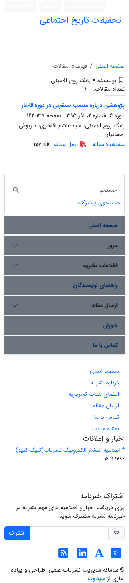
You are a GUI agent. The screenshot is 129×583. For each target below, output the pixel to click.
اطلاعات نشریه (100, 265)
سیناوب (96, 578)
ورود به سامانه (83, 6)
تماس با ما (105, 345)
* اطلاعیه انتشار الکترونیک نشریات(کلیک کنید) (70, 450)
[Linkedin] (82, 555)
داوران (110, 325)
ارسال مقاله (104, 305)
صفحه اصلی (110, 66)
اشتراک (17, 533)
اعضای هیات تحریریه (93, 394)
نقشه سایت (105, 428)
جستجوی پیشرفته (99, 202)
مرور (113, 245)
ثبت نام (51, 6)
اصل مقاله (57, 144)
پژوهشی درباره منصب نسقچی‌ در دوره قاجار (73, 105)
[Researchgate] (116, 555)
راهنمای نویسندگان (95, 285)
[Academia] (99, 555)
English (18, 6)
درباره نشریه (105, 382)
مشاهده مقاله (108, 144)
